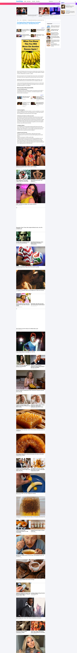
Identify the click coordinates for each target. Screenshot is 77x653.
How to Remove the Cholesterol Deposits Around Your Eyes (55, 44)
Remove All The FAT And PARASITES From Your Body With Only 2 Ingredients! (55, 33)
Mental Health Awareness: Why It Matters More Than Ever (26, 3)
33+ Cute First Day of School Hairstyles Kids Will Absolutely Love (55, 37)
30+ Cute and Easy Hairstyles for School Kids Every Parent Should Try (55, 41)
